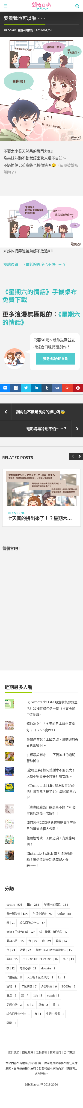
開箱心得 (15, 941)
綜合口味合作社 (32, 922)
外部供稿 (49, 986)
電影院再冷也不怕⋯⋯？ (46, 428)
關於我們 (13, 1052)
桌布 (43, 1004)
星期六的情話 (25, 30)
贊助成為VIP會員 (55, 359)
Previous (72, 456)
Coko (64, 913)
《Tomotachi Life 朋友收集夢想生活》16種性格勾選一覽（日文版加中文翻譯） (52, 708)
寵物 (11, 986)
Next (79, 456)
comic (12, 30)
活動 (25, 950)
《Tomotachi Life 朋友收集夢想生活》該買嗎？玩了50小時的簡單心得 (52, 792)
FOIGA (68, 986)
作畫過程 (14, 977)
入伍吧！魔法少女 (40, 977)
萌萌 (61, 941)
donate (48, 968)
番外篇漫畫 (17, 913)
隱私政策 (27, 1052)
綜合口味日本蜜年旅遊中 (54, 950)
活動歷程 (41, 1052)
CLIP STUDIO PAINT (40, 959)
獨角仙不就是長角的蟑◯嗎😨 (40, 412)
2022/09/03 (16, 513)
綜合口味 (36, 1063)
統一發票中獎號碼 (53, 932)
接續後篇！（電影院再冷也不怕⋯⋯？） (36, 264)
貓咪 (12, 959)
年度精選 (28, 986)
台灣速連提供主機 (25, 1068)
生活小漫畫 (43, 913)
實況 (11, 995)
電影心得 (28, 968)
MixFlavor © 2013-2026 (41, 1084)
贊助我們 (55, 1052)
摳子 (68, 959)
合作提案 (69, 1052)
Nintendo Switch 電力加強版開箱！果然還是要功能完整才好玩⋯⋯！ (50, 859)
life (33, 904)
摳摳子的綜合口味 (20, 932)
